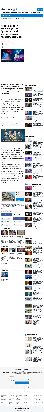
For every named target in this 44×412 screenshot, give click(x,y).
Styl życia (25, 402)
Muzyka (17, 402)
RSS (28, 408)
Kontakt (3, 407)
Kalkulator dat (36, 394)
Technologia (11, 395)
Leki (24, 396)
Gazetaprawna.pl (4, 395)
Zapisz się (22, 382)
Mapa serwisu (38, 407)
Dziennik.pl (11, 391)
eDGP (2, 396)
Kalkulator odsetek (37, 399)
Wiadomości (11, 398)
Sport (10, 399)
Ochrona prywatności (29, 407)
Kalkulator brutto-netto (38, 400)
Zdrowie (10, 400)
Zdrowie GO (15, 18)
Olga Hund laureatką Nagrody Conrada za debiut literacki (12, 256)
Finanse (25, 395)
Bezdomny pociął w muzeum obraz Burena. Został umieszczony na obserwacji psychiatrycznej (20, 194)
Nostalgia (10, 18)
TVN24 (15, 116)
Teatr (8, 15)
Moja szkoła (18, 398)
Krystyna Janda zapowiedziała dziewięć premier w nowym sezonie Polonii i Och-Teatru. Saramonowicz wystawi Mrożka (4, 241)
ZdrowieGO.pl (3, 399)
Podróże (10, 402)
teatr (13, 21)
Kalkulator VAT (36, 398)
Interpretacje (3, 400)
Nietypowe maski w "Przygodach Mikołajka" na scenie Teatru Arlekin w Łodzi (12, 239)
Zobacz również (18, 199)
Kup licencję (14, 206)
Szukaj (41, 9)
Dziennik (2, 21)
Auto (10, 394)
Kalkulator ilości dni (37, 395)
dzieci (6, 211)
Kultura (4, 15)
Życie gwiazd (18, 399)
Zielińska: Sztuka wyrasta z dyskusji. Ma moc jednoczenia (20, 256)
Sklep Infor (3, 402)
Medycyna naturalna (27, 398)
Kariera (16, 407)
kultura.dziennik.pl (8, 21)
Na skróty (3, 391)
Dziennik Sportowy (32, 18)
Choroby (25, 399)
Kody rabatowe (19, 395)
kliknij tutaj (28, 387)
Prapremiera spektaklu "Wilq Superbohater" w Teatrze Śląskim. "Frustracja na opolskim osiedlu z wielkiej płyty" (20, 241)
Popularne (14, 270)
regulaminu (23, 379)
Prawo (25, 394)
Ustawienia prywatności (20, 408)
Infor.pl (2, 394)
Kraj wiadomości (21, 270)
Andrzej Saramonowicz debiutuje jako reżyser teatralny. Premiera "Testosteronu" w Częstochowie (4, 258)
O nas (7, 407)
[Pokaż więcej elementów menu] (42, 12)
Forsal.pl (2, 398)
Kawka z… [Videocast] (22, 18)
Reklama (11, 407)
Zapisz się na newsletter (9, 47)
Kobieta (17, 394)
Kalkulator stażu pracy (38, 396)
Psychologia (26, 400)
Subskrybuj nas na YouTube (9, 43)
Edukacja (18, 396)
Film (17, 400)
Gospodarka (11, 396)
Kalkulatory (36, 391)
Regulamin (21, 407)
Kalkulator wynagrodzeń (38, 402)
